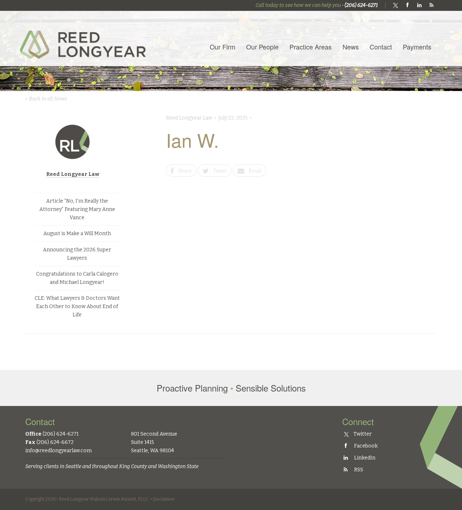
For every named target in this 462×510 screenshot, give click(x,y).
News (351, 46)
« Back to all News (46, 99)
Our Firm (222, 46)
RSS (358, 470)
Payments (417, 46)
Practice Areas (310, 46)
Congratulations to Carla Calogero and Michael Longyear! (77, 278)
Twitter (362, 434)
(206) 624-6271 (361, 5)
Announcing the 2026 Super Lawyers (77, 254)
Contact (381, 46)
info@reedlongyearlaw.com (58, 451)
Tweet (218, 170)
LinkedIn (364, 458)
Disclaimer (164, 499)
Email (252, 170)
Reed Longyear (85, 38)
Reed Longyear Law (72, 174)
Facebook (365, 446)
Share (183, 170)
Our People (262, 46)
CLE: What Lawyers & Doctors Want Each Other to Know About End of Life (77, 306)
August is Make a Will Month (77, 233)
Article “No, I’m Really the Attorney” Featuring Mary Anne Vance (77, 209)
